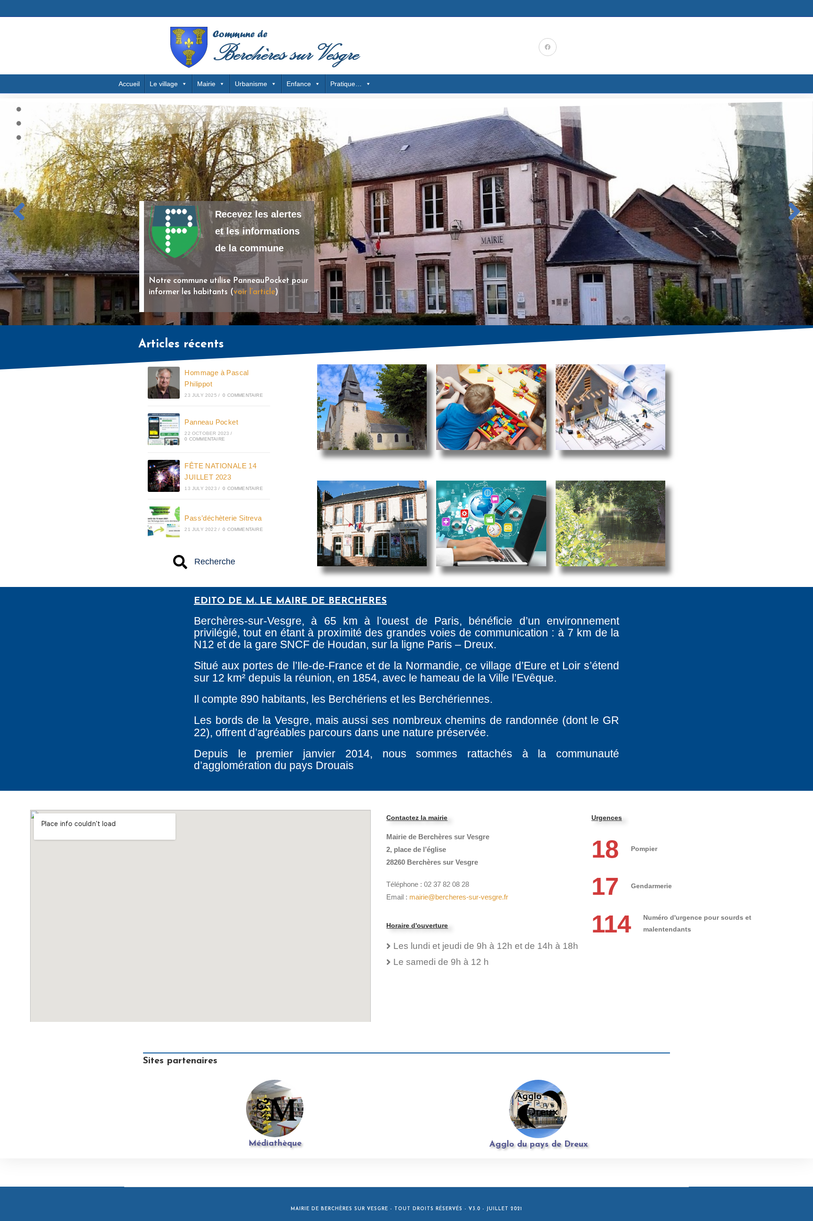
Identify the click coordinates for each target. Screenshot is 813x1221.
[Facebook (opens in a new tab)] (548, 47)
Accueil (129, 84)
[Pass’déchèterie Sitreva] (164, 522)
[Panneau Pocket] (164, 429)
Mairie (206, 84)
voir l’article (254, 292)
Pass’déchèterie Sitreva (223, 518)
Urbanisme (251, 84)
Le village (164, 84)
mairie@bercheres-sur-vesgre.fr (458, 897)
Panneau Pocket (211, 422)
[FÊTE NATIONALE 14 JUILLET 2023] (164, 476)
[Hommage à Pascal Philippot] (164, 383)
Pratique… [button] (346, 84)
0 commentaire (243, 395)
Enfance (299, 84)
